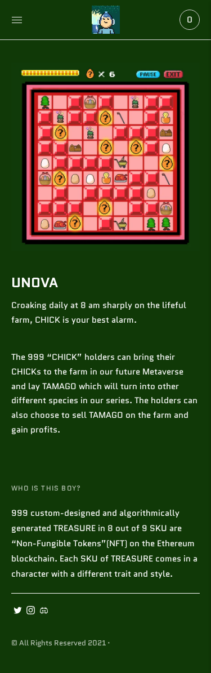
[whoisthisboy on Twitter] (18, 611)
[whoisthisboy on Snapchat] (43, 611)
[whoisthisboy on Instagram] (30, 611)
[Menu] (17, 19)
